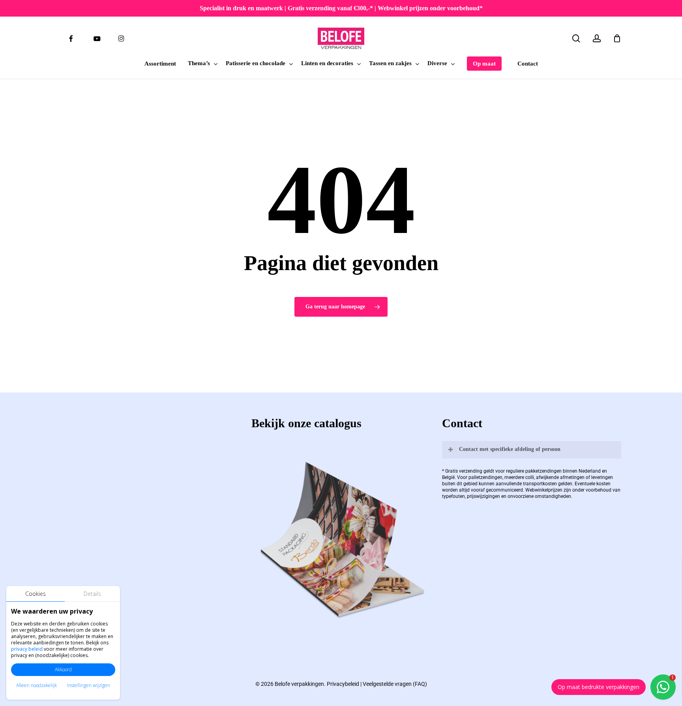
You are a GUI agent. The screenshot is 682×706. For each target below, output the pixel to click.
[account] (596, 38)
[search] (576, 38)
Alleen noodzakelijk (36, 685)
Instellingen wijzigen (88, 685)
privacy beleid (27, 649)
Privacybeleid (343, 684)
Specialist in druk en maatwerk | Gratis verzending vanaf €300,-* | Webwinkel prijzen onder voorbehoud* (341, 8)
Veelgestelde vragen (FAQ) (395, 684)
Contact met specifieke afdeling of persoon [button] (509, 449)
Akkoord (63, 669)
